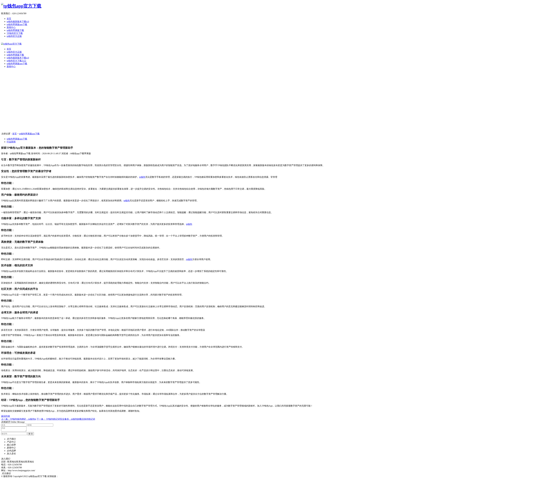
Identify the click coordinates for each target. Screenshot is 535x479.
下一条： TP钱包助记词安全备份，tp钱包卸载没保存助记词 (66, 419)
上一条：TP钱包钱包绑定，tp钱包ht (18, 419)
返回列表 (5, 416)
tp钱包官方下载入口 (16, 60)
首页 (9, 18)
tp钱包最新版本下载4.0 (18, 21)
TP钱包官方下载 (15, 33)
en (2, 41)
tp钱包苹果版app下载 (17, 24)
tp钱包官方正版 (14, 36)
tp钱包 (142, 177)
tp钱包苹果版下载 (15, 30)
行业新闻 (11, 142)
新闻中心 (11, 27)
